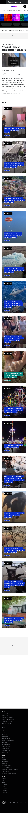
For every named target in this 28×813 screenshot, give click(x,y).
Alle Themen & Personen (7, 717)
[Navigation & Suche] (24, 6)
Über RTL (4, 778)
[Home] (14, 6)
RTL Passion (4, 792)
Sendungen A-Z (5, 713)
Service (3, 755)
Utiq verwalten (5, 771)
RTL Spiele (4, 784)
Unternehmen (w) (6, 748)
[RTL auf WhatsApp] (25, 802)
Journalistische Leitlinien (7, 721)
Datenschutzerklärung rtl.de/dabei (10, 769)
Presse (3, 782)
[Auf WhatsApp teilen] (25, 74)
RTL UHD (4, 725)
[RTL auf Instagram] (14, 802)
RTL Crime (4, 788)
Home (3, 796)
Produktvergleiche (6, 738)
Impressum (4, 759)
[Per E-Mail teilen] (22, 74)
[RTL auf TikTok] (17, 802)
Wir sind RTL (5, 776)
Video (6, 30)
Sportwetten (4, 734)
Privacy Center (5, 761)
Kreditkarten (5, 742)
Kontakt (3, 757)
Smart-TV (4, 727)
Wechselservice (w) (6, 744)
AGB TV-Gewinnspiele (7, 767)
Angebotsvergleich (6, 746)
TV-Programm (5, 715)
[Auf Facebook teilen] (19, 74)
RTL (2, 30)
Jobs (3, 780)
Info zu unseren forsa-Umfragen (9, 773)
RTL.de (3, 711)
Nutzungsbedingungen (7, 765)
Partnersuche (5, 736)
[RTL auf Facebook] (10, 802)
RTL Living (4, 790)
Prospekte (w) (5, 752)
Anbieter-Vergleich (6, 750)
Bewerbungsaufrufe (6, 723)
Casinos (3, 732)
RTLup (3, 786)
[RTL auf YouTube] (21, 802)
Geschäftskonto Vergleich (8, 740)
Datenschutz (5, 763)
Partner (3, 730)
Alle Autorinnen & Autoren (8, 719)
